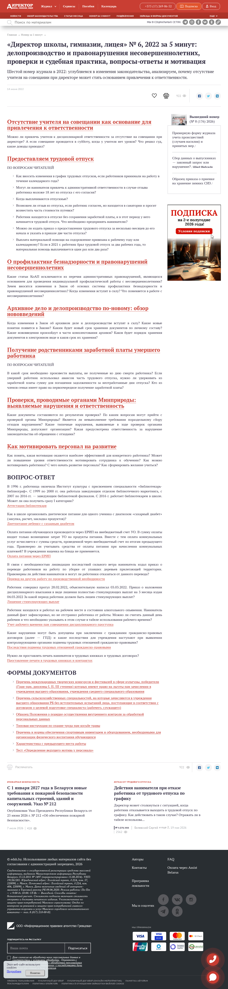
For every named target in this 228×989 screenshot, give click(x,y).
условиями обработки (46, 960)
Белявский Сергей (146, 827)
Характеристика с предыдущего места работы (51, 743)
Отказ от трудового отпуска (133, 782)
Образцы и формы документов (159, 16)
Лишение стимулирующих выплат (33, 602)
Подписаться (77, 948)
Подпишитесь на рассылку (24, 939)
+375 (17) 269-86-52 (158, 6)
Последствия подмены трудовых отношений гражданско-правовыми (59, 647)
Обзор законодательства (42, 16)
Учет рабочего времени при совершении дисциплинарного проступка (60, 624)
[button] (199, 96)
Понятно (35, 973)
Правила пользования (20, 981)
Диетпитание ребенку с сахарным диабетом (40, 523)
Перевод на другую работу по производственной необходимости (56, 579)
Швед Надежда (203, 166)
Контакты (139, 867)
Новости (15, 16)
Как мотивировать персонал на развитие (61, 446)
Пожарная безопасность (24, 782)
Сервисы (69, 6)
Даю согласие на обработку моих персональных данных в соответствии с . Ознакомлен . (47, 962)
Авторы (137, 859)
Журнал (46, 6)
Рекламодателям (18, 984)
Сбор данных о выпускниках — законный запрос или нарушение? (194, 162)
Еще (212, 16)
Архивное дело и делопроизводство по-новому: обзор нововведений (77, 311)
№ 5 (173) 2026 (122, 828)
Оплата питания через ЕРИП (29, 556)
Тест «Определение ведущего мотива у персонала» (55, 750)
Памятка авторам (136, 981)
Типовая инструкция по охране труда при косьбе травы (58, 725)
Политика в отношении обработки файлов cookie (92, 984)
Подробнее (14, 971)
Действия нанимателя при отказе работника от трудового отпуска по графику (149, 793)
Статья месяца (73, 16)
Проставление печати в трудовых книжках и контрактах (49, 660)
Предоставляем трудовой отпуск (50, 159)
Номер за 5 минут (99, 16)
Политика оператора (45, 984)
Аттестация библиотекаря (26, 506)
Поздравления (125, 16)
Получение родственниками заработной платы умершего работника (83, 353)
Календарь (108, 6)
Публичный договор (51, 981)
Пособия (88, 6)
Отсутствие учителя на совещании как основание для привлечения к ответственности (79, 125)
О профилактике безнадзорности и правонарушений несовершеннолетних (77, 264)
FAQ (170, 859)
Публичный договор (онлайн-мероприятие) (94, 981)
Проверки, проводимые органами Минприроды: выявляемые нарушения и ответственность (71, 403)
